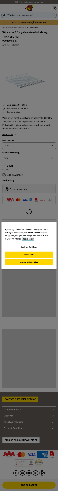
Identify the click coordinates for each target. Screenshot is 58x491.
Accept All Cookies (29, 262)
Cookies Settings (29, 247)
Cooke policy (28, 238)
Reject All (29, 254)
